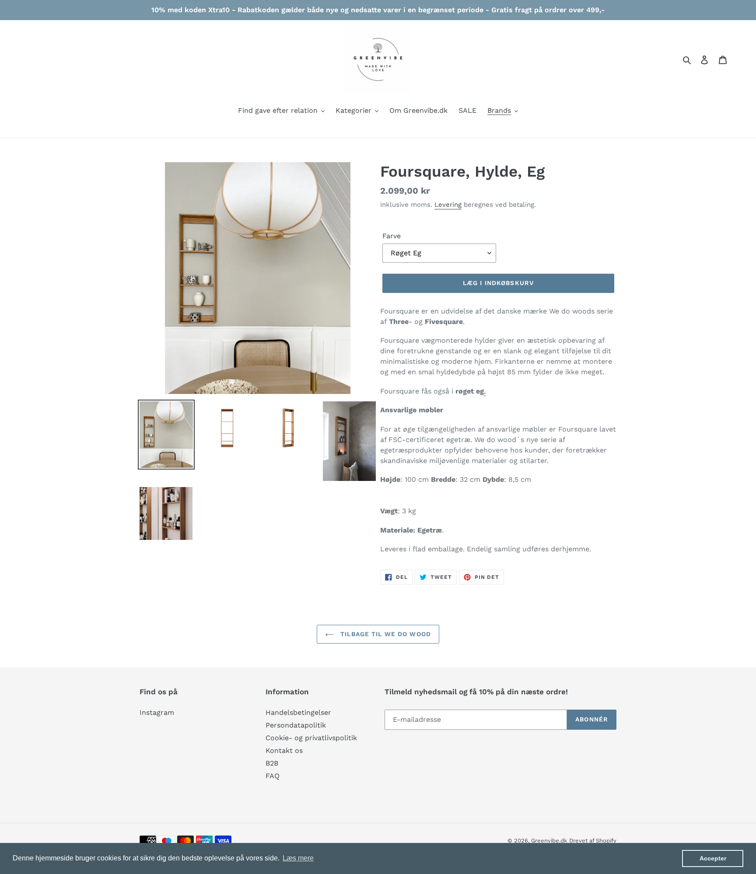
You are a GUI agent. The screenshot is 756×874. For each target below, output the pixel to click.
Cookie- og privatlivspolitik (311, 738)
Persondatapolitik (296, 725)
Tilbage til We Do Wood (384, 633)
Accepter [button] (713, 858)
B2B (272, 763)
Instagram (157, 712)
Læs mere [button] (298, 858)
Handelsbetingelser (298, 712)
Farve (391, 236)
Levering (448, 205)
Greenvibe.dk (549, 840)
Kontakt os (284, 750)
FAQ (273, 776)
